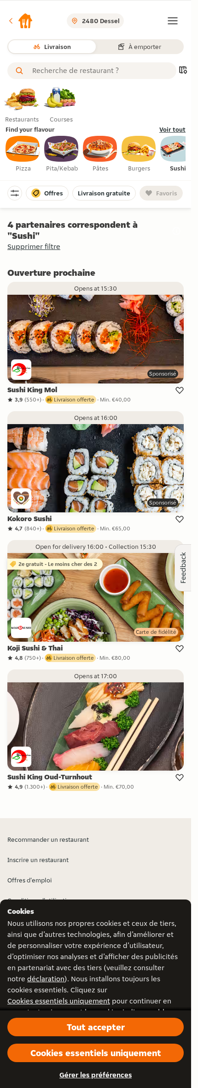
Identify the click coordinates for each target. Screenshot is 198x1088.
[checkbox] (23, 154)
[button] (20, 20)
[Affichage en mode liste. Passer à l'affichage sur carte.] (182, 71)
